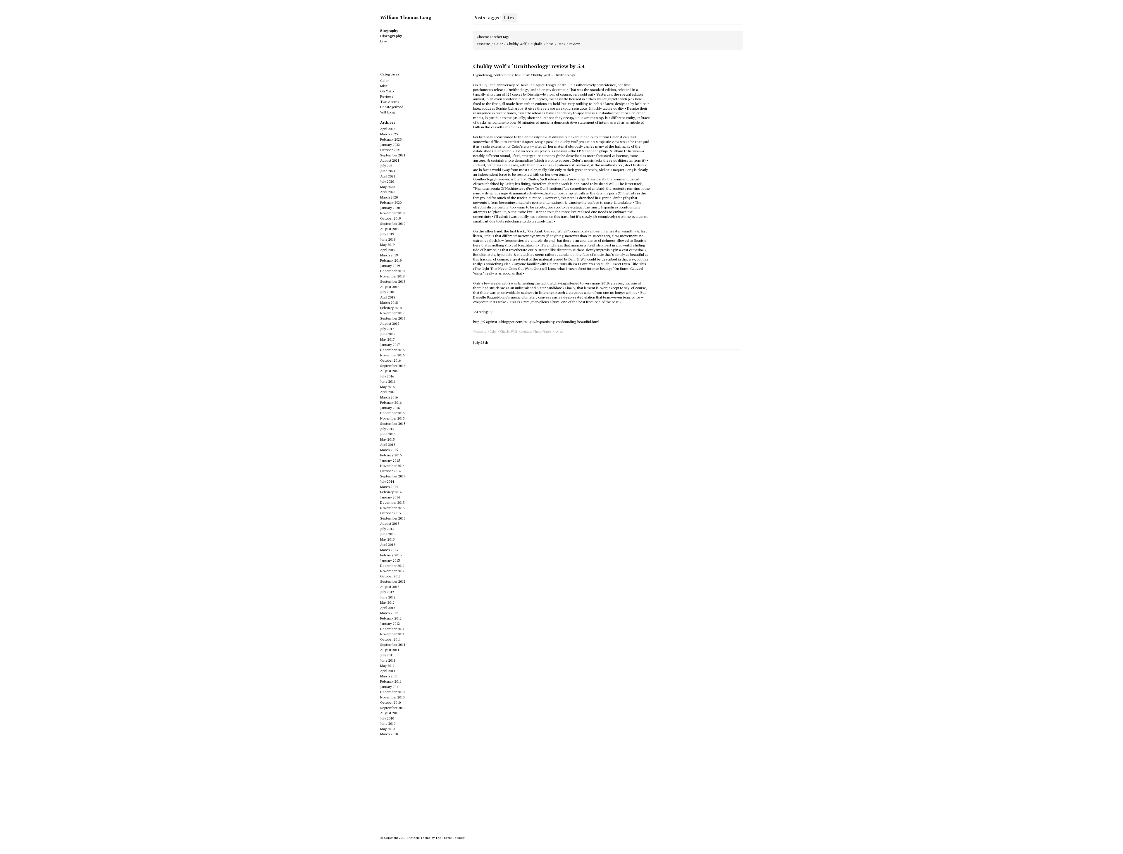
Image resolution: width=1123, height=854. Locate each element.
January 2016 (390, 408)
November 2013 (392, 508)
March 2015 (389, 450)
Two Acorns (389, 101)
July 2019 (387, 234)
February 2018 (391, 308)
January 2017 (390, 344)
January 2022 (390, 144)
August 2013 (389, 523)
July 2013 (387, 529)
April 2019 (387, 250)
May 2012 (387, 602)
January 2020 (390, 208)
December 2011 (392, 629)
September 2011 (392, 644)
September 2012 (392, 581)
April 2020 (387, 192)
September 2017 (392, 318)
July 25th (480, 342)
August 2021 (389, 160)
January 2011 (390, 686)
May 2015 (387, 439)
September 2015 (392, 423)
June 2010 (387, 723)
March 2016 (389, 397)
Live (383, 41)
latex (561, 44)
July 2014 (387, 481)
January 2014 (390, 497)
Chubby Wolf (516, 44)
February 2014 (391, 492)
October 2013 (390, 513)
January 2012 (390, 623)
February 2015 (391, 455)
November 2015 (392, 418)
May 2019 (387, 244)
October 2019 (390, 218)
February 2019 (391, 260)
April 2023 (387, 129)
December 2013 (392, 502)
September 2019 (392, 223)
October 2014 (390, 471)
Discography (391, 36)
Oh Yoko (387, 91)
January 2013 (390, 560)
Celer (498, 44)
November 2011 (392, 634)
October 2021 (390, 150)
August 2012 (389, 586)
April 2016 (387, 392)
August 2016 (389, 371)
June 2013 (387, 534)
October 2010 (390, 702)
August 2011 (389, 650)
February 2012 (391, 618)
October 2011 (390, 639)
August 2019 (389, 229)
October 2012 (390, 576)
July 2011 (387, 655)
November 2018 (392, 276)
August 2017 (389, 323)
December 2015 (392, 413)
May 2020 (387, 186)
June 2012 (387, 597)
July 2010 (387, 718)
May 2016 (387, 386)
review (574, 44)
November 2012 (392, 571)
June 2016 (387, 381)
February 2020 (391, 202)
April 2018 (387, 297)
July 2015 (387, 429)
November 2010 (392, 697)
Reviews (386, 96)
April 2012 (387, 607)
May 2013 (387, 539)
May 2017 (387, 339)
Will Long (387, 112)
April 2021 (387, 176)
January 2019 (390, 265)
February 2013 (391, 555)
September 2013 (392, 518)
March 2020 (389, 197)
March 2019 (389, 255)
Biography (389, 30)
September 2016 (392, 365)
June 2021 (387, 171)
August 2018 (389, 286)
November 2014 (392, 465)
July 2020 (387, 181)
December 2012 (392, 565)
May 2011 (387, 665)
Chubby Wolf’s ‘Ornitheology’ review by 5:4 (529, 66)
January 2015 (390, 460)
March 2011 (389, 676)
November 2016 (392, 355)
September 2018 (392, 281)
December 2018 (392, 271)
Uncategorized (391, 107)
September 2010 (392, 707)
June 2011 (387, 660)
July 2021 (387, 165)
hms (550, 44)
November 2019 (392, 213)
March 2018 (389, 302)
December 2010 (392, 692)
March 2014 (389, 486)
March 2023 (389, 134)
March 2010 (389, 734)
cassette (483, 44)
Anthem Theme (419, 838)
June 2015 (387, 434)
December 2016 (392, 350)
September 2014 (392, 476)
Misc (383, 86)
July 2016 (387, 376)
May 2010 (387, 729)
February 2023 (391, 139)
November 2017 (392, 313)
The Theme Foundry (449, 838)
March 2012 (389, 613)
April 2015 (387, 444)
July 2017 (387, 329)
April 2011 (387, 671)
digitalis (536, 44)
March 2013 (389, 550)
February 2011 (391, 681)
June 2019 (387, 239)
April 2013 (387, 544)
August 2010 (389, 713)
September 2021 (392, 155)
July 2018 (387, 292)
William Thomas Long (405, 17)
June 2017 (387, 334)
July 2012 (387, 592)
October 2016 (390, 360)
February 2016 (391, 402)
